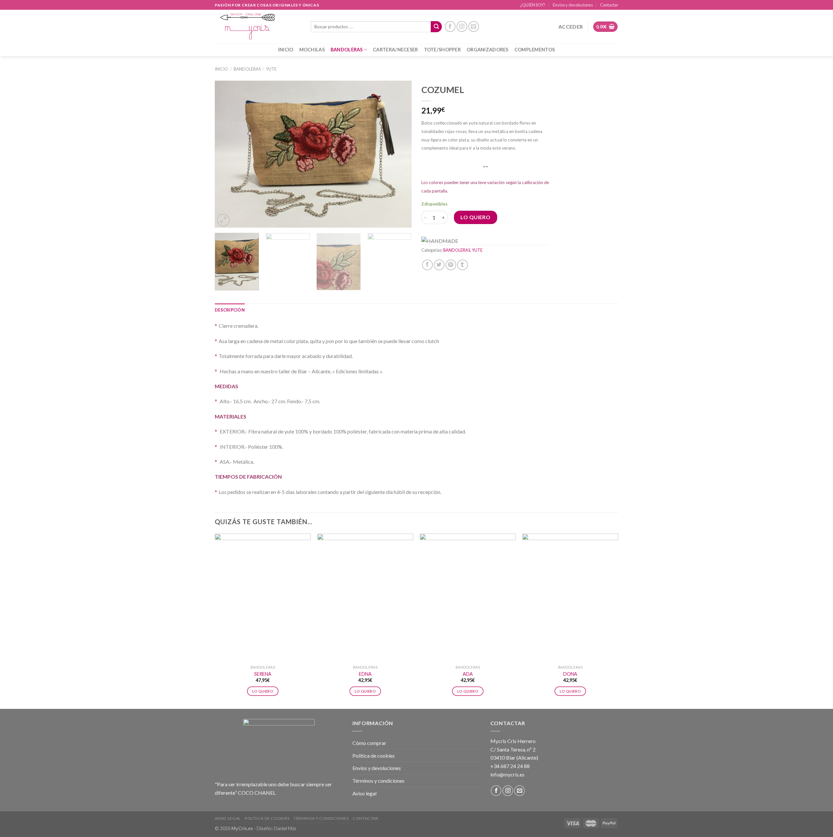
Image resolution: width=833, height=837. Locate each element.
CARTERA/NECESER (395, 49)
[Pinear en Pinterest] (450, 264)
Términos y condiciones (378, 780)
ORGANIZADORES (488, 49)
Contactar (609, 4)
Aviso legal (364, 793)
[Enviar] (436, 26)
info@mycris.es (507, 774)
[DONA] (570, 598)
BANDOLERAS (347, 49)
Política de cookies (373, 755)
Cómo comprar (369, 743)
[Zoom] (223, 220)
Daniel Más (285, 828)
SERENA (262, 674)
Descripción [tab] (230, 309)
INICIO (286, 49)
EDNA (365, 674)
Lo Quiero (475, 217)
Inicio (221, 69)
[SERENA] (263, 598)
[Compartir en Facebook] (427, 264)
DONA (570, 674)
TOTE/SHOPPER (442, 49)
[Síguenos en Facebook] (450, 26)
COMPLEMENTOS (534, 49)
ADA (468, 674)
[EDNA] (365, 598)
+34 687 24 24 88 (510, 766)
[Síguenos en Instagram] (462, 26)
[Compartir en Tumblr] (462, 264)
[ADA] (468, 598)
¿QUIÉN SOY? (532, 4)
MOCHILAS (312, 49)
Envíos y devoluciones (573, 4)
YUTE (271, 69)
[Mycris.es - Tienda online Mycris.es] (258, 26)
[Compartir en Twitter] (439, 264)
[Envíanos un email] (473, 26)
